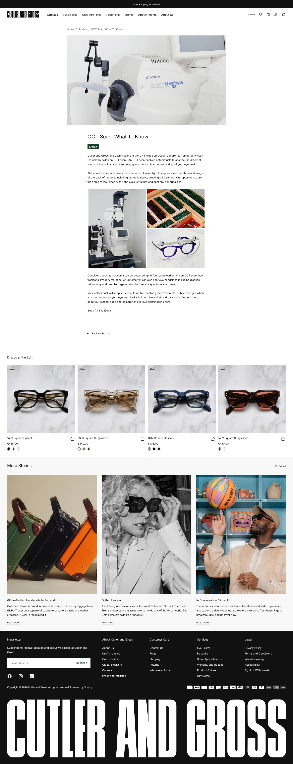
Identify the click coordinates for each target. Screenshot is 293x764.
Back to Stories (100, 333)
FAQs (153, 653)
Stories (128, 14)
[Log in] (276, 14)
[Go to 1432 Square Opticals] (182, 399)
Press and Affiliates (114, 675)
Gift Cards (203, 675)
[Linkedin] (31, 676)
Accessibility (252, 664)
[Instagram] (20, 676)
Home (70, 29)
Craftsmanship (111, 653)
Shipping (155, 659)
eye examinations (120, 155)
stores (176, 297)
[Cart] (284, 14)
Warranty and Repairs (210, 664)
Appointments (147, 14)
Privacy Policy (253, 647)
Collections (112, 14)
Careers (107, 670)
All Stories (280, 465)
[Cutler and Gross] (146, 728)
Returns (154, 664)
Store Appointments (209, 659)
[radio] (8, 449)
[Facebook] (9, 676)
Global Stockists (112, 664)
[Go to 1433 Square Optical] (41, 399)
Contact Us (156, 647)
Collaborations (91, 14)
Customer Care (159, 639)
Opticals (52, 14)
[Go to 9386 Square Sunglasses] (112, 399)
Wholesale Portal (160, 670)
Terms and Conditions (258, 653)
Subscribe (81, 662)
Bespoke (202, 653)
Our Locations (110, 659)
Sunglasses (70, 14)
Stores (93, 146)
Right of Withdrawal (257, 670)
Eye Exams (203, 647)
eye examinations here (156, 301)
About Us (167, 14)
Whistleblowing (254, 659)
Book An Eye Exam (99, 310)
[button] (251, 14)
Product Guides (206, 670)
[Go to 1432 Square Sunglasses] (252, 399)
